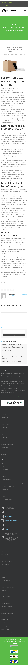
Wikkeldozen (4, 454)
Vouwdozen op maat (6, 632)
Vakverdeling (4, 447)
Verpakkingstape (5, 626)
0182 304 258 (8, 512)
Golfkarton (4, 577)
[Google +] (11, 290)
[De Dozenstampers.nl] (4, 11)
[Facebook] (2, 290)
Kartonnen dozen (5, 584)
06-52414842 (8, 516)
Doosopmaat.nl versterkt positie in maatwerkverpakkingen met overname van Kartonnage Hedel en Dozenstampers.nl (13, 346)
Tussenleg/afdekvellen (7, 444)
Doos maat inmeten (6, 479)
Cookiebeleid (4, 473)
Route (6, 529)
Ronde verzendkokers (7, 596)
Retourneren (4, 496)
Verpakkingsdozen (6, 622)
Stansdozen (4, 441)
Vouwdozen (4, 451)
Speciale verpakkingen (7, 603)
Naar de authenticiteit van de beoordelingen (12, 483)
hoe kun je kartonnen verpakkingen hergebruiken (11, 362)
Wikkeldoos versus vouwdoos (10, 354)
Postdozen (4, 437)
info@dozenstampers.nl (11, 520)
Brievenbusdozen (5, 554)
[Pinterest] (8, 290)
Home (5, 27)
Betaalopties (4, 469)
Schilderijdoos (4, 600)
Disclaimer (4, 476)
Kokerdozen (4, 427)
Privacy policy (4, 489)
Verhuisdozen (4, 619)
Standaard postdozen (6, 606)
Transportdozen (5, 610)
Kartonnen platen (5, 424)
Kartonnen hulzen (5, 421)
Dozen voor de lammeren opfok (9, 568)
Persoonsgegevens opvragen (8, 486)
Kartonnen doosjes (6, 580)
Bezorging (3, 466)
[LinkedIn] (13, 290)
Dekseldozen (4, 414)
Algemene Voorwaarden (7, 463)
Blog (10, 27)
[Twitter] (5, 290)
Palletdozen (4, 434)
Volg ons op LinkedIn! (10, 525)
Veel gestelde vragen (6, 499)
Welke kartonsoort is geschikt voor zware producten (13, 357)
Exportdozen (4, 417)
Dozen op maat (5, 564)
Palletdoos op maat (7, 350)
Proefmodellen (5, 493)
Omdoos (3, 590)
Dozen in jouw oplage (6, 561)
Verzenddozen (5, 629)
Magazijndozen (5, 431)
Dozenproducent (5, 574)
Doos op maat (4, 558)
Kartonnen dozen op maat (8, 587)
